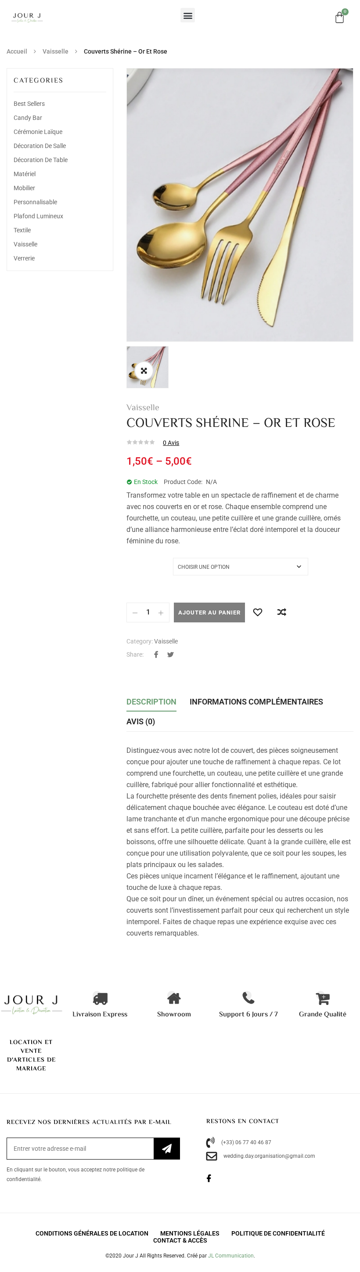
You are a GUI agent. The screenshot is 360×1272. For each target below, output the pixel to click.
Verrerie (24, 258)
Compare (282, 612)
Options (138, 562)
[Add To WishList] (257, 612)
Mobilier (24, 188)
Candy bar (28, 117)
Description (151, 701)
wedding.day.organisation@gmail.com (269, 1156)
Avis (171, 442)
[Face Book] (214, 1178)
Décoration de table (41, 159)
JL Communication (231, 1256)
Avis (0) (140, 721)
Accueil (17, 51)
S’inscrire (167, 1148)
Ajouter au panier (209, 612)
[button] (187, 15)
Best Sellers (29, 103)
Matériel (25, 173)
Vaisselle (55, 51)
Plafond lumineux (38, 216)
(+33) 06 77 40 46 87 (246, 1142)
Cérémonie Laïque (38, 131)
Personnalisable (35, 202)
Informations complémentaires (256, 701)
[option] (240, 205)
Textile (22, 230)
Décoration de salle (40, 145)
